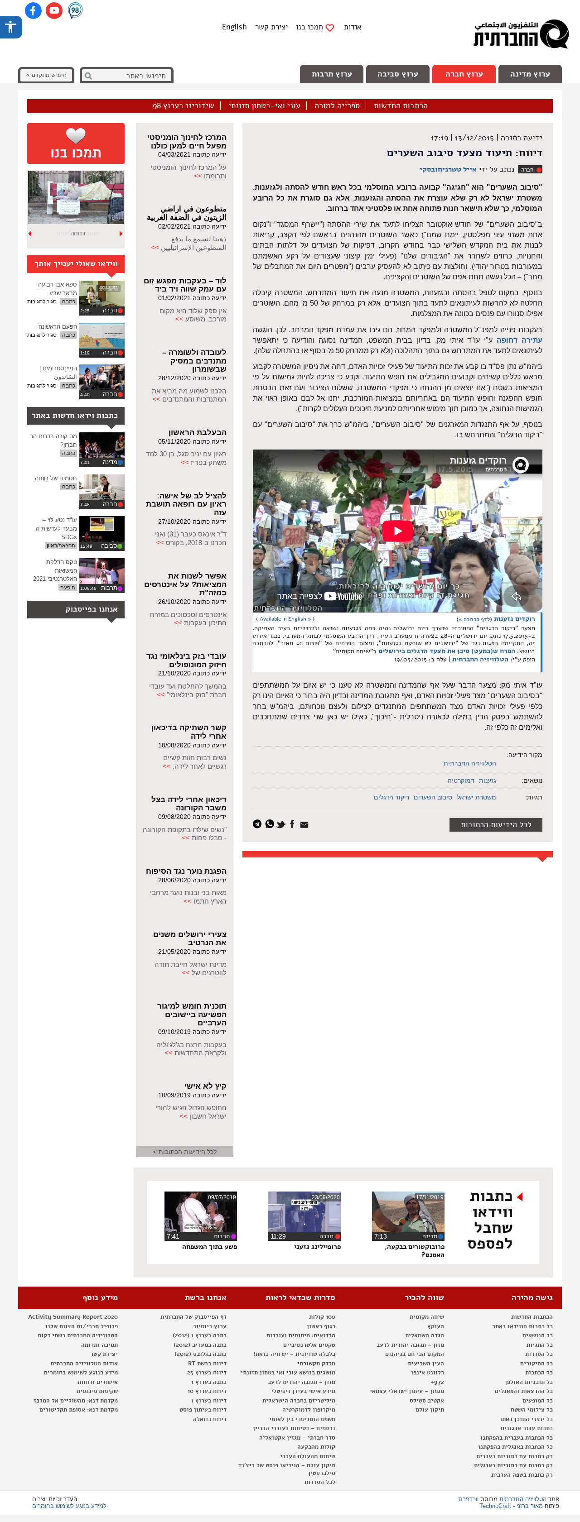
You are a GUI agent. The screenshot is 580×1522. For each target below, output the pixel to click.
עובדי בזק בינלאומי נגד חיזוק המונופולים (186, 660)
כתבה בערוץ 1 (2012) (200, 1335)
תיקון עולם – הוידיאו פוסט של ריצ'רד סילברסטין (286, 1469)
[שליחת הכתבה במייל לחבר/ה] (305, 823)
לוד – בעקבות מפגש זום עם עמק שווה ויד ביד (185, 285)
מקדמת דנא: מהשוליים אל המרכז (76, 1401)
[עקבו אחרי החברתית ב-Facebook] (33, 10)
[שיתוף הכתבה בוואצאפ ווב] (271, 823)
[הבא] (30, 233)
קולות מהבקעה (316, 1447)
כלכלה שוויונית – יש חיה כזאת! (294, 1354)
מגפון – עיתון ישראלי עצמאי (407, 1391)
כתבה (68, 301)
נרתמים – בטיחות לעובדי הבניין (294, 1428)
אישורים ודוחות (97, 1382)
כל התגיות (540, 1345)
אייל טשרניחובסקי (448, 169)
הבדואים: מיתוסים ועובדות (300, 1335)
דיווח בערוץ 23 (207, 1373)
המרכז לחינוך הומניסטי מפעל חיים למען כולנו (187, 141)
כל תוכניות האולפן (529, 1382)
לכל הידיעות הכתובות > (185, 1151)
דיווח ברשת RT (207, 1363)
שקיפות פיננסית (97, 1391)
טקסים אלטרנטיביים (309, 1345)
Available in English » (285, 618)
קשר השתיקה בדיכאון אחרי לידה (189, 732)
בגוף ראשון (321, 1326)
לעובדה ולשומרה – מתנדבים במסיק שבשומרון (194, 360)
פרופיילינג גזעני (317, 1246)
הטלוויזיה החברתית (480, 659)
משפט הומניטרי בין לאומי (302, 1419)
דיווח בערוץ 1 (209, 1401)
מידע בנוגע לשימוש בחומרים (81, 1373)
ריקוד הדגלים (391, 797)
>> (198, 176)
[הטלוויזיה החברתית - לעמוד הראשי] (521, 36)
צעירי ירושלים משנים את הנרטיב (190, 939)
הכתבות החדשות (401, 106)
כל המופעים (537, 1401)
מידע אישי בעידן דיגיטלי (303, 1391)
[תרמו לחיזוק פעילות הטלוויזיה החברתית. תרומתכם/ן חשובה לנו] (76, 143)
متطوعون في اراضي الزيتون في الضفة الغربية (187, 213)
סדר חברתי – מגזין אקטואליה (297, 1438)
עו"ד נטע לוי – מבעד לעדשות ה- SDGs (55, 528)
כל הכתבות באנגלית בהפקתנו (515, 1447)
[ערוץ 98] (75, 11)
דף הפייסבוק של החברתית (193, 1317)
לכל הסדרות (319, 1482)
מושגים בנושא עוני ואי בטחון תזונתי (288, 1373)
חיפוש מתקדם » (46, 75)
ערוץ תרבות (332, 73)
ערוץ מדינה (530, 73)
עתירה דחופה (519, 340)
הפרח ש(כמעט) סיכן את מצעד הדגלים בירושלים (446, 651)
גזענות (487, 780)
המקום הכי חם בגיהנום (414, 1354)
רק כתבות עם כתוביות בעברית (514, 1456)
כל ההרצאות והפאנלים (524, 1391)
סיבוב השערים (433, 797)
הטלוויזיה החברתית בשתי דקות (78, 1335)
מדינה (110, 462)
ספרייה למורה (337, 106)
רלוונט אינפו (427, 1373)
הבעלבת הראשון (198, 432)
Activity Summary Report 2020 (73, 1317)
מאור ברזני (530, 1506)
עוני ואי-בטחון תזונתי (264, 106)
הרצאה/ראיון (61, 545)
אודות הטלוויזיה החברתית (84, 1363)
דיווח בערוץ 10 (207, 1391)
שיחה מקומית (427, 1317)
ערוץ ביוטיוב (210, 1326)
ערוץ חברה (464, 73)
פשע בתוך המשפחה (209, 1246)
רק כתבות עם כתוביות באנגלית (513, 1465)
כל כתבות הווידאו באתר (522, 1326)
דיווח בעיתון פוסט (203, 1410)
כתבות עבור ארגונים (527, 1428)
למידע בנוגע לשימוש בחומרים (69, 1506)
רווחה (77, 233)
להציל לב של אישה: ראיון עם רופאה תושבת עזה (186, 504)
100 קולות (322, 1317)
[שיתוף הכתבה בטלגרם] (259, 823)
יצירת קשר (271, 27)
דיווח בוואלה (210, 1419)
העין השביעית (426, 1363)
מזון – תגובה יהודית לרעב (410, 1345)
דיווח (530, 152)
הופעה (67, 587)
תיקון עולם (430, 1410)
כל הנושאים (537, 1335)
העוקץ (435, 1326)
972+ (437, 1382)
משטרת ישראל (476, 797)
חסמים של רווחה (56, 478)
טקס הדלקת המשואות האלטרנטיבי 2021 (55, 570)
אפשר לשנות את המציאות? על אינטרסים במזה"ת (185, 584)
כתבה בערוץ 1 (209, 1382)
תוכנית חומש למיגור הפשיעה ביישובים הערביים (192, 1014)
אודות (353, 27)
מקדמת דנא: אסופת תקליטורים (78, 1410)
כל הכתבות (539, 1373)
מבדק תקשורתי (316, 1363)
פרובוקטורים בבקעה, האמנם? (415, 1250)
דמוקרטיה (461, 780)
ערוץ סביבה (397, 73)
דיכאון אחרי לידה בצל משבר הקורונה (189, 804)
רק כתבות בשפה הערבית (522, 1475)
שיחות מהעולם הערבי (307, 1456)
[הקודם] (121, 233)
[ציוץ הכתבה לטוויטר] (282, 823)
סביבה (109, 545)
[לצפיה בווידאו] (102, 293)
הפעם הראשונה (58, 326)
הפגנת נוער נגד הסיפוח (186, 871)
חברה (527, 170)
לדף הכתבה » (474, 619)
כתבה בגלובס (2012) (200, 1354)
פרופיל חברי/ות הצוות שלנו (81, 1326)
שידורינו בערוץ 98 (183, 106)
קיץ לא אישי (205, 1086)
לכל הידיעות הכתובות (496, 824)
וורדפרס (468, 1499)
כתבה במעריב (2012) (200, 1345)
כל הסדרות (539, 1354)
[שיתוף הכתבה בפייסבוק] (293, 823)
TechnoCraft (495, 1506)
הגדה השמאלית (424, 1335)
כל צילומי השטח (532, 1410)
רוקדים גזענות (514, 618)
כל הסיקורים (536, 1363)
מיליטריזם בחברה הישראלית (298, 1401)
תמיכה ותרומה (99, 1345)
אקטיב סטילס (427, 1401)
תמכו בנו (309, 27)
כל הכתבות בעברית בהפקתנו (516, 1438)
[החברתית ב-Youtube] (54, 10)
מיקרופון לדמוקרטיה (308, 1410)
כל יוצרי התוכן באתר (526, 1419)
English (234, 27)
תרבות (109, 587)
